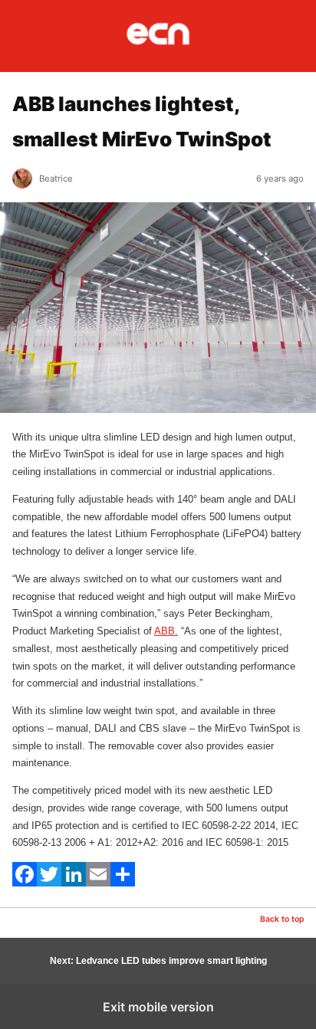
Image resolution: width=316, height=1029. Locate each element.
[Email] (98, 883)
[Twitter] (49, 883)
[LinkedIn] (73, 883)
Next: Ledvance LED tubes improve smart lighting (158, 960)
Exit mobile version (158, 1006)
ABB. (166, 631)
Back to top (282, 919)
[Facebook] (24, 883)
